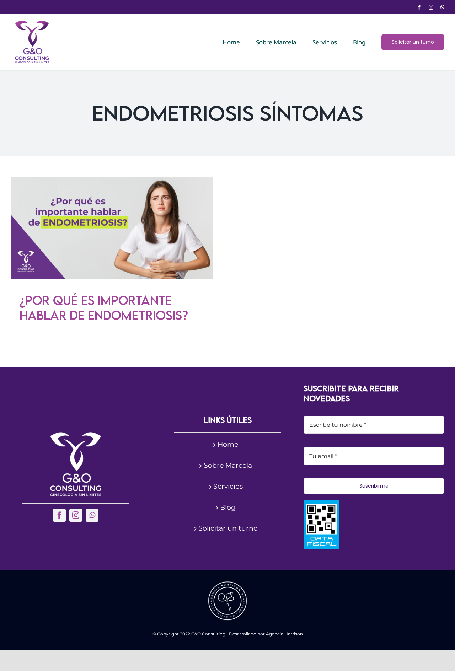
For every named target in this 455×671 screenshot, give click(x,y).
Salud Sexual (161, 244)
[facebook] (419, 7)
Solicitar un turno (228, 528)
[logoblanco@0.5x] (75, 435)
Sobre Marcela (228, 465)
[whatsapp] (442, 7)
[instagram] (431, 7)
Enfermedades (65, 244)
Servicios (228, 486)
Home (228, 444)
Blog (228, 507)
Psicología (97, 244)
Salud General (127, 244)
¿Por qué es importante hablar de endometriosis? (104, 307)
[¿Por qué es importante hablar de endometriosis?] (112, 228)
